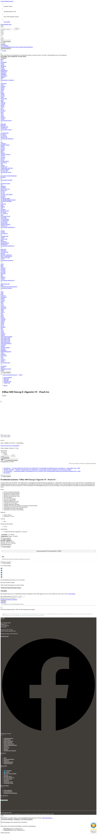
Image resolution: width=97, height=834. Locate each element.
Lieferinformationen (8, 738)
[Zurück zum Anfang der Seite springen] (2, 816)
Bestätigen (3, 58)
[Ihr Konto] (2, 38)
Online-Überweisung (9, 743)
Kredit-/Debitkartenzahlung (10, 745)
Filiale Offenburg (8, 790)
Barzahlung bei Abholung (10, 750)
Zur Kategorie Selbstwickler (7, 280)
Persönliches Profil (10, 47)
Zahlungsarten (23, 47)
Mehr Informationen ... (47, 818)
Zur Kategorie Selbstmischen (8, 227)
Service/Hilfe (7, 21)
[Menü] (2, 26)
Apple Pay (6, 746)
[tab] (42, 468)
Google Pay (6, 748)
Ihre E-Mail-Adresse (6, 596)
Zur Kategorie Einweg (6, 120)
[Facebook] (48, 732)
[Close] (1, 434)
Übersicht (3, 47)
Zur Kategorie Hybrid (6, 172)
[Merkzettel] (1, 36)
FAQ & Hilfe (4, 766)
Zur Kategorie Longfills (6, 180)
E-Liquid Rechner (8, 791)
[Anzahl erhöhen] (13, 456)
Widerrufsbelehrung (8, 762)
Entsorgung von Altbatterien (10, 793)
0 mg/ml (4, 452)
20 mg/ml (5, 453)
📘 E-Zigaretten (7, 770)
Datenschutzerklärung (9, 759)
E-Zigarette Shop (8, 779)
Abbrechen (3, 602)
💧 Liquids (6, 772)
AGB (5, 758)
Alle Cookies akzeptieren (26, 819)
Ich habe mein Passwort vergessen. (9, 599)
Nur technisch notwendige (7, 819)
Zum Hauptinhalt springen (7, 1)
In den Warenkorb (5, 457)
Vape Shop (6, 780)
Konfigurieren (17, 819)
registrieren (5, 45)
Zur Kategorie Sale (5, 362)
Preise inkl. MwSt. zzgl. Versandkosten (10, 445)
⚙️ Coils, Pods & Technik (10, 773)
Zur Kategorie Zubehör (6, 288)
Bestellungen (30, 47)
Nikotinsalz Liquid (8, 781)
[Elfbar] (48, 395)
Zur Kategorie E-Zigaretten (7, 80)
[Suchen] (16, 29)
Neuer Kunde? (71, 593)
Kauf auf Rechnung (8, 741)
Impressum (6, 760)
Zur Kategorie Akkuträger (7, 260)
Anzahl (2, 456)
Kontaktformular (5, 636)
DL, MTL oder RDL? (9, 777)
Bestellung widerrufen (6, 48)
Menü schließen (6, 41)
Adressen (17, 47)
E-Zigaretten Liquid (8, 783)
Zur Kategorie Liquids (6, 129)
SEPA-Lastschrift (8, 742)
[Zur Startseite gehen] (6, 24)
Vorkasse (6, 749)
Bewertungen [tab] (7, 472)
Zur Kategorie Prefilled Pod (7, 246)
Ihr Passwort (4, 598)
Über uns (6, 775)
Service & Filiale (5, 785)
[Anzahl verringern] (5, 456)
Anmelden (3, 44)
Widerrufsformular (8, 763)
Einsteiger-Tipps (7, 776)
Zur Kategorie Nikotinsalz (7, 138)
